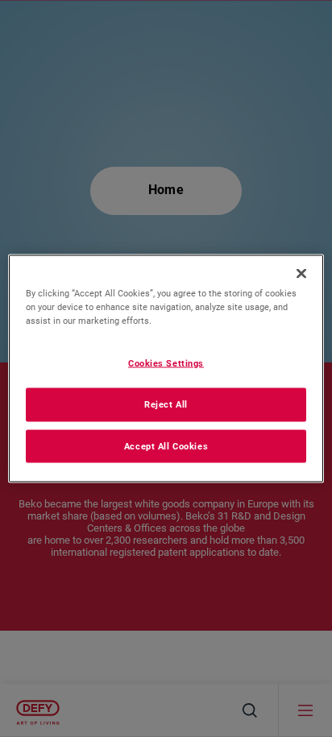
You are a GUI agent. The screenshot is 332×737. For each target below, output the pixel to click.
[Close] (301, 273)
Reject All (166, 403)
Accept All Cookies (166, 445)
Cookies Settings (166, 362)
